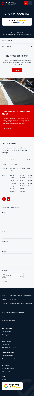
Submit (4, 281)
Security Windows (7, 335)
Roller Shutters (6, 341)
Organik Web (11, 320)
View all (17, 70)
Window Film (5, 344)
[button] (17, 22)
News (3, 376)
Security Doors (6, 331)
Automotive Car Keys (8, 362)
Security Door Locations (9, 347)
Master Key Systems (8, 368)
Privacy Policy (12, 317)
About (4, 379)
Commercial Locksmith (9, 359)
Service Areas (6, 371)
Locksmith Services (8, 352)
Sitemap (4, 317)
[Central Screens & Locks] (8, 3)
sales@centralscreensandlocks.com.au (21, 160)
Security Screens (7, 328)
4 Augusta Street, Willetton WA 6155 (20, 170)
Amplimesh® (5, 338)
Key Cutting (5, 365)
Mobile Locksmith (7, 355)
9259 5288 (13, 164)
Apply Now (7, 129)
